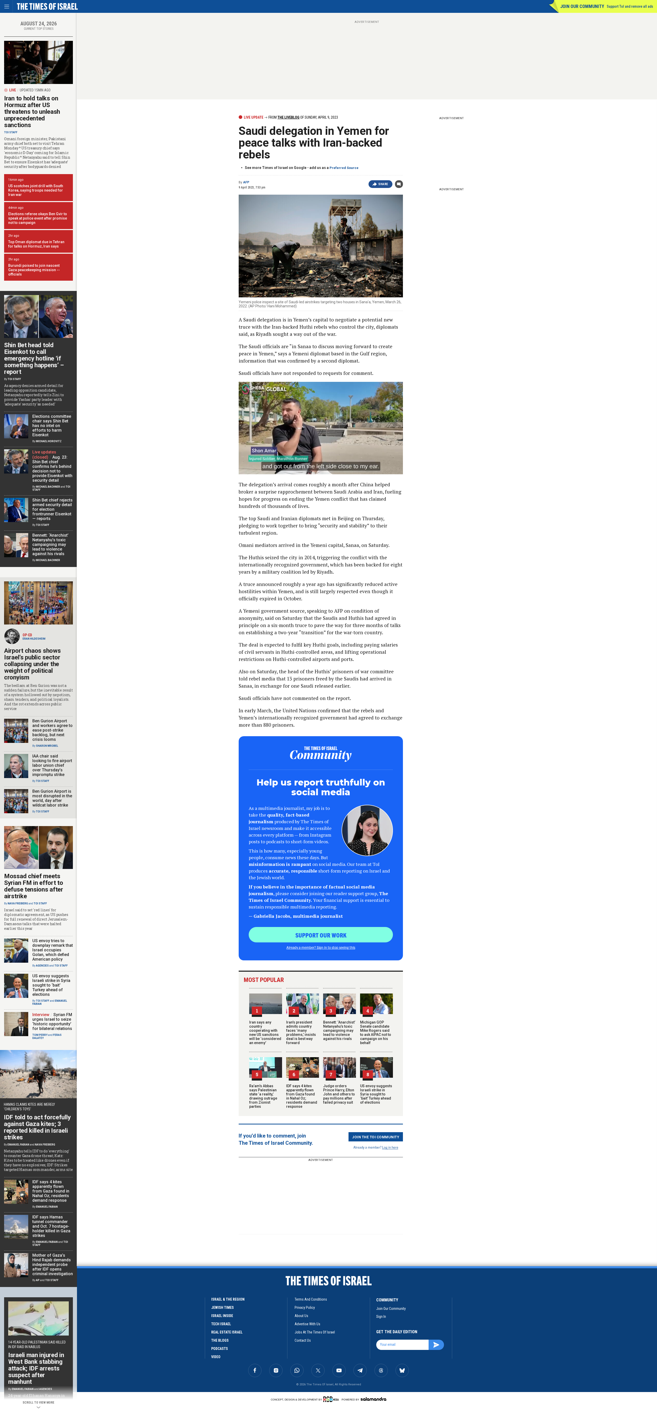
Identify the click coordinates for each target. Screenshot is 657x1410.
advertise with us (307, 1324)
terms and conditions (311, 1299)
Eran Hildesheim (34, 638)
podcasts (219, 1349)
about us (301, 1316)
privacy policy (305, 1307)
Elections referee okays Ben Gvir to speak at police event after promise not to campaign (37, 218)
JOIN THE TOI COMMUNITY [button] (375, 1136)
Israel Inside (222, 1316)
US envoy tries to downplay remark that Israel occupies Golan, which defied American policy (52, 950)
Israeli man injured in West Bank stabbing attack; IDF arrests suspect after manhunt (36, 1368)
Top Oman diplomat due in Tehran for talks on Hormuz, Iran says (36, 244)
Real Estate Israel (227, 1332)
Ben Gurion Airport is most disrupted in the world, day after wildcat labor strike (52, 798)
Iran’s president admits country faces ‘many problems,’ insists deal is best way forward (301, 1032)
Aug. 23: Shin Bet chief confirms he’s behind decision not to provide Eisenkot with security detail (52, 469)
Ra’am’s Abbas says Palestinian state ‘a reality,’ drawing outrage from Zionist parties (263, 1096)
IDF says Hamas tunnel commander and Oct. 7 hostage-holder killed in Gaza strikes (51, 1226)
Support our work (320, 935)
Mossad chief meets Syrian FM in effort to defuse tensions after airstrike (33, 886)
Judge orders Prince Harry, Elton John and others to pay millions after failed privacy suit (339, 1094)
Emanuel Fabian (18, 1144)
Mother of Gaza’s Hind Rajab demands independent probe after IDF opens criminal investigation (52, 1264)
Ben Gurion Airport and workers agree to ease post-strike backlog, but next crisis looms (52, 730)
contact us (303, 1340)
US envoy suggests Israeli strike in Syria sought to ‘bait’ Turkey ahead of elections (376, 1094)
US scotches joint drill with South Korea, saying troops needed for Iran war (35, 190)
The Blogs (220, 1340)
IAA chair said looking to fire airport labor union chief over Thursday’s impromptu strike (52, 765)
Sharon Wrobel (47, 745)
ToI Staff (10, 132)
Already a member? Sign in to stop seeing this (320, 947)
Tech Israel (221, 1324)
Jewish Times (222, 1307)
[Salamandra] (373, 1399)
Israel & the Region (228, 1299)
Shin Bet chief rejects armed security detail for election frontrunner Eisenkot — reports (52, 509)
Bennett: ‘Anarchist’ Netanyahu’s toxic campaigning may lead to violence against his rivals (339, 1030)
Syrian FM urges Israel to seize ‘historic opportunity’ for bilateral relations (52, 1021)
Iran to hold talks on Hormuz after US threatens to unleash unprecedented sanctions (32, 111)
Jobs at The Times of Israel (315, 1332)
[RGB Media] (332, 1399)
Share (383, 184)
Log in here (390, 1147)
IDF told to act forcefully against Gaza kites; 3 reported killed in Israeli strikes (37, 1127)
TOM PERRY (39, 1035)
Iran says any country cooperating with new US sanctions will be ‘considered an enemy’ (265, 1032)
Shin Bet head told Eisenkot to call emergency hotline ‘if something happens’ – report (34, 358)
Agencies (42, 965)
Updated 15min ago (35, 90)
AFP (246, 182)
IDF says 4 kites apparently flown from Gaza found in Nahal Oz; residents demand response (301, 1096)
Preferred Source (344, 168)
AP (38, 1280)
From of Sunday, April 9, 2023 (303, 117)
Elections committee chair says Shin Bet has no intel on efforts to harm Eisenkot (51, 425)
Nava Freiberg (18, 903)
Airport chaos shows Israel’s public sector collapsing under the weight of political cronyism (32, 664)
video (215, 1357)
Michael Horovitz (49, 441)
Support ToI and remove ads (630, 6)
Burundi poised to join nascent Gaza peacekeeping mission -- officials (34, 269)
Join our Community (582, 6)
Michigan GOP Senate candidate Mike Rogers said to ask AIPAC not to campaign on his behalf (375, 1032)
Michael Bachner (48, 486)
